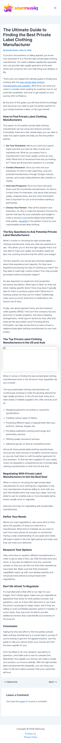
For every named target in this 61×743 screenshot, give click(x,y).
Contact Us (30, 733)
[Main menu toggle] (55, 8)
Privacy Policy (30, 737)
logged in (23, 701)
